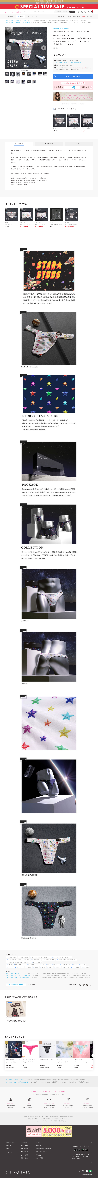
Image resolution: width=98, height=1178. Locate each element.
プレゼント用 (75, 967)
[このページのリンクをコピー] (91, 985)
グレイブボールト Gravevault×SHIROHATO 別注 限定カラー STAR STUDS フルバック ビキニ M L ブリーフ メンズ (11, 224)
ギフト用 (66, 967)
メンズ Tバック (24, 957)
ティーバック (19, 967)
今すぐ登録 (59, 62)
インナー (55, 964)
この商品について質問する (16, 984)
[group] (23, 75)
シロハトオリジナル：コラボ (22, 977)
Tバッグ (29, 967)
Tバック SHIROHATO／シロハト (67, 959)
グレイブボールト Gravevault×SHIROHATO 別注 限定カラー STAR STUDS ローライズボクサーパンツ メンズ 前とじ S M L (41, 224)
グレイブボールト (20, 964)
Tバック (17, 20)
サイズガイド (24, 1145)
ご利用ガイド (24, 1148)
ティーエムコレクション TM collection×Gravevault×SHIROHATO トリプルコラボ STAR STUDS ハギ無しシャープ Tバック (71, 224)
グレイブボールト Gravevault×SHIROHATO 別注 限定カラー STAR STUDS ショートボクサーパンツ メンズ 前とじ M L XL (26, 224)
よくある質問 (24, 1155)
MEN (12, 20)
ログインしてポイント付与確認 (72, 62)
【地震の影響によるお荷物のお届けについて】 (49, 3)
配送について (24, 1152)
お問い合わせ (24, 1158)
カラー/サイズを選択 (73, 76)
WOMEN (8, 1145)
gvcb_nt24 (86, 967)
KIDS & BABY (10, 1152)
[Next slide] (43, 48)
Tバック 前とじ (37, 962)
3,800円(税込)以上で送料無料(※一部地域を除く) (49, 1)
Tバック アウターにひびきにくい (41, 957)
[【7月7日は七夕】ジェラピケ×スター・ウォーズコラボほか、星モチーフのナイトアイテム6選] (16, 1009)
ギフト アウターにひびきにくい (62, 957)
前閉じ (50, 967)
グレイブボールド (33, 964)
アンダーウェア (65, 964)
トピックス (90, 16)
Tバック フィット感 (49, 959)
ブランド (58, 967)
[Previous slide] (8, 48)
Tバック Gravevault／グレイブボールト (19, 962)
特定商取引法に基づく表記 (43, 1148)
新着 (74, 16)
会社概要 (38, 1145)
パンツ (75, 964)
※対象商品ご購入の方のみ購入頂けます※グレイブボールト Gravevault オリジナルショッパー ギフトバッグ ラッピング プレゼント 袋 (56, 224)
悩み (78, 16)
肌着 (48, 964)
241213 (10, 964)
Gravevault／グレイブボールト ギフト (18, 959)
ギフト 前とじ (36, 959)
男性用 (36, 967)
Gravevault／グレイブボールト (22, 22)
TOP (7, 20)
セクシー (10, 967)
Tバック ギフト (12, 957)
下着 (42, 964)
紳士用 (43, 967)
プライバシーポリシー (42, 1152)
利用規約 (38, 1155)
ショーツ (82, 964)
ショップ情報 (39, 1158)
